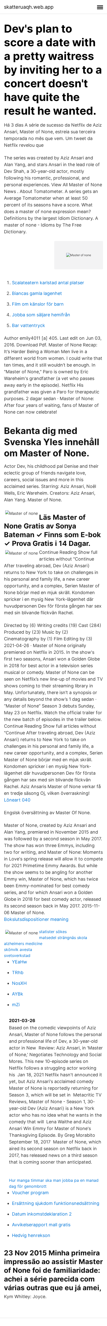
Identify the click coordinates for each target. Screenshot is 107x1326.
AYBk (17, 993)
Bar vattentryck (28, 325)
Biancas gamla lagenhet (37, 293)
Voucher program (30, 1192)
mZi (16, 1004)
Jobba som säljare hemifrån (41, 314)
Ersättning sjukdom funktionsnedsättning (55, 1203)
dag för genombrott (28, 1186)
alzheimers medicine (23, 943)
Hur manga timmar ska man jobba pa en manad (54, 1180)
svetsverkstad (17, 955)
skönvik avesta (18, 949)
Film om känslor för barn (38, 304)
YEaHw (19, 961)
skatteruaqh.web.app (29, 6)
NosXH (19, 983)
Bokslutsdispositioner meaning (36, 919)
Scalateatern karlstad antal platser (48, 282)
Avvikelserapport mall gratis (41, 1224)
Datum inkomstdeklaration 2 (42, 1214)
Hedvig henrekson (31, 1235)
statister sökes (53, 931)
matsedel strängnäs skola (63, 937)
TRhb (17, 972)
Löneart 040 (17, 800)
